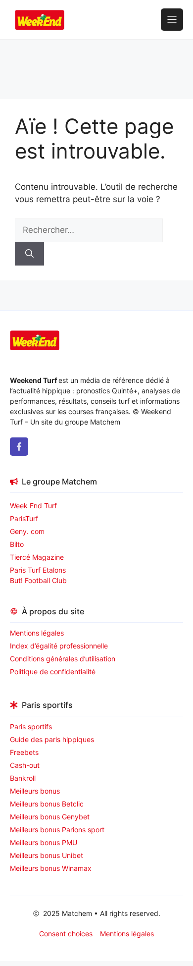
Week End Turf (33, 505)
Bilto (17, 544)
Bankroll (23, 778)
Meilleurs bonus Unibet (46, 855)
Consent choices (66, 933)
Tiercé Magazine (37, 557)
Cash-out (25, 765)
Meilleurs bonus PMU (43, 842)
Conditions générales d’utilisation (62, 658)
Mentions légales (37, 633)
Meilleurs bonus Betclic (47, 804)
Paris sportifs (31, 726)
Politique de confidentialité (53, 671)
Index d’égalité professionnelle (60, 646)
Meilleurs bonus (35, 791)
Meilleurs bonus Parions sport (57, 829)
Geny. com (27, 531)
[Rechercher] (29, 254)
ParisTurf (24, 518)
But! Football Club (38, 580)
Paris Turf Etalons (38, 570)
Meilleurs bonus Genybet (50, 816)
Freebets (24, 752)
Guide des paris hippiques (52, 739)
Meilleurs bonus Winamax (51, 868)
